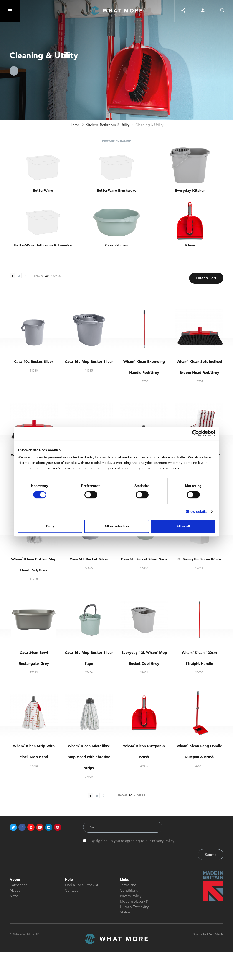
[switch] (90, 494)
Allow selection (116, 526)
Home (75, 125)
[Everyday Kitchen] (190, 166)
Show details (196, 511)
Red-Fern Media (213, 934)
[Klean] (190, 220)
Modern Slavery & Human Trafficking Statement (134, 906)
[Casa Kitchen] (116, 220)
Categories (18, 885)
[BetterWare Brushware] (116, 166)
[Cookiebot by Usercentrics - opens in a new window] (195, 433)
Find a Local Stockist (81, 885)
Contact (71, 890)
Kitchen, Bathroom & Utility (107, 125)
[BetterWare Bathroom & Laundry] (43, 220)
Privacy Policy (130, 896)
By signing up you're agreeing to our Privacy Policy (132, 841)
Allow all (183, 526)
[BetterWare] (43, 166)
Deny (50, 526)
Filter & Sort (206, 278)
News (14, 896)
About (15, 890)
